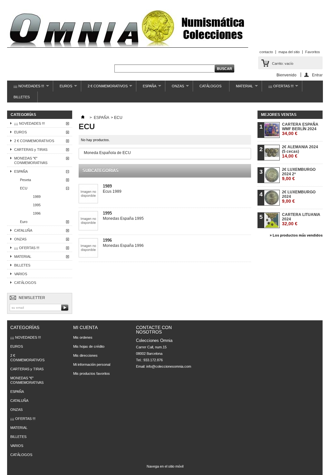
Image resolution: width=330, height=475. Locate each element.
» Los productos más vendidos (296, 235)
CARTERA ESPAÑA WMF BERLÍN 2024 (300, 129)
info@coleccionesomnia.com (168, 366)
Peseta (25, 180)
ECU (23, 188)
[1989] (88, 194)
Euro (23, 222)
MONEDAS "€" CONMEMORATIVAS (30, 160)
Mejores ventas (278, 114)
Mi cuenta (85, 327)
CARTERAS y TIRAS (30, 149)
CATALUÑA (23, 230)
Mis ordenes (82, 337)
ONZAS (174, 88)
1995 (37, 205)
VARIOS (20, 274)
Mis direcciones (85, 355)
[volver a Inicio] (83, 117)
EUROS (62, 88)
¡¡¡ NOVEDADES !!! (25, 88)
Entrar (317, 75)
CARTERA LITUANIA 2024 (301, 219)
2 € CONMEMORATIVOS (104, 88)
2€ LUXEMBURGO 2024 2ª (298, 174)
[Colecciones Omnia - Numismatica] (127, 29)
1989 (37, 197)
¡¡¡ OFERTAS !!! (278, 88)
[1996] (88, 248)
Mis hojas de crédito (88, 346)
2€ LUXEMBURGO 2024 (298, 197)
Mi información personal (91, 364)
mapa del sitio (289, 52)
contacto (266, 52)
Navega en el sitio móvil (165, 466)
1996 (37, 213)
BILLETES (22, 97)
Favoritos (312, 52)
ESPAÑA (146, 88)
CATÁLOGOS (210, 86)
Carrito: (282, 63)
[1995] (88, 221)
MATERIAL (241, 88)
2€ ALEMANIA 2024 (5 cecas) (300, 152)
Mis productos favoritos (91, 373)
